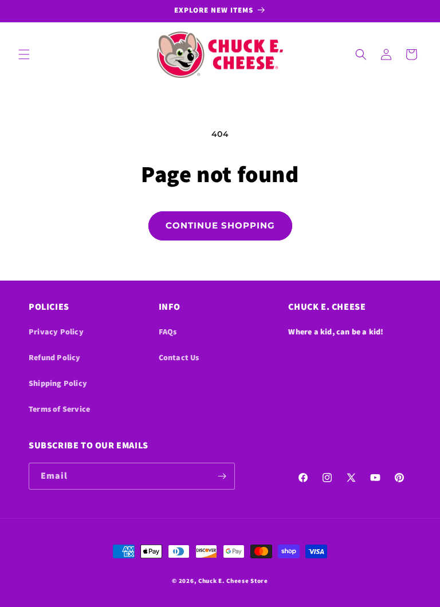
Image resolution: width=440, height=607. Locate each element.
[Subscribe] (221, 476)
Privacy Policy (56, 331)
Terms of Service (59, 409)
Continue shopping (220, 225)
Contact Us (179, 357)
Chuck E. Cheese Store (233, 581)
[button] (24, 54)
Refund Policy (55, 357)
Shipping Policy (58, 383)
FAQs (168, 331)
